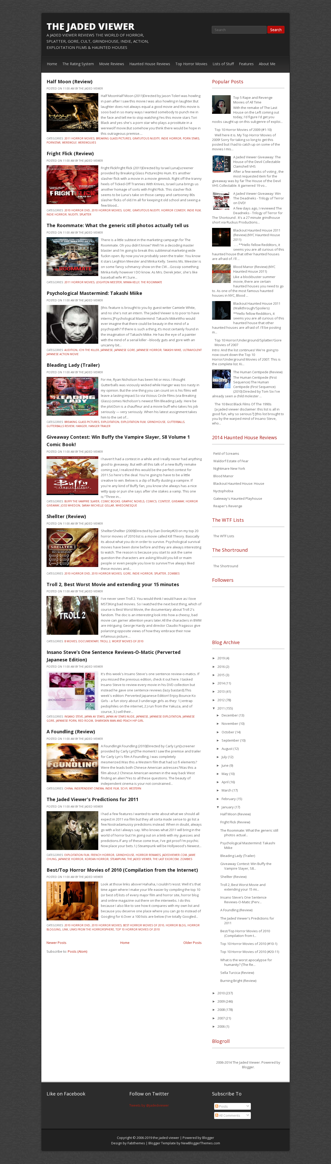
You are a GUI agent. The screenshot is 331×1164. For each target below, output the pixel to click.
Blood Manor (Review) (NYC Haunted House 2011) (254, 269)
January (228, 807)
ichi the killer (89, 350)
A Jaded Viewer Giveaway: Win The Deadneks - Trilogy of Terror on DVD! (258, 198)
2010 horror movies (107, 210)
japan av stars (94, 716)
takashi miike (172, 350)
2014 (221, 683)
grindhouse (156, 422)
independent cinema (89, 788)
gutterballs (175, 422)
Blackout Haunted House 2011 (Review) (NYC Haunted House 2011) (256, 235)
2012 (221, 700)
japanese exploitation (165, 716)
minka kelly (131, 282)
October (228, 732)
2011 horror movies (79, 138)
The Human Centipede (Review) (257, 372)
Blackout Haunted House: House (238, 483)
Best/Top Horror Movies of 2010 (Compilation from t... (245, 933)
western (135, 788)
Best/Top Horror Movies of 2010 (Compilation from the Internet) (122, 870)
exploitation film (133, 422)
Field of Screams (226, 453)
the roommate (151, 282)
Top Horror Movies (191, 63)
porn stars (191, 138)
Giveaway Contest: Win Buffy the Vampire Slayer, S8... (246, 866)
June (225, 765)
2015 (221, 675)
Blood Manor (223, 476)
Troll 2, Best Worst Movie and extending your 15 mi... (243, 887)
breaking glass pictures (113, 138)
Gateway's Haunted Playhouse (237, 498)
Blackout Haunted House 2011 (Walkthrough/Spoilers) (256, 305)
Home (52, 63)
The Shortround (225, 566)
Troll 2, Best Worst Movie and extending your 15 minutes (113, 584)
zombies (173, 573)
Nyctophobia (223, 491)
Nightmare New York (229, 468)
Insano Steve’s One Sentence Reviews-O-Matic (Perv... (243, 899)
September (231, 740)
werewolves (87, 142)
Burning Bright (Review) (238, 980)
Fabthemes (136, 1143)
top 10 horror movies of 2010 (138, 929)
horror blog (176, 925)
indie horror (171, 138)
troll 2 (105, 641)
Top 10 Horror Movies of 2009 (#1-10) (243, 129)
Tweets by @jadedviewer (149, 1105)
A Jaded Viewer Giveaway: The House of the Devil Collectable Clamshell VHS (257, 162)
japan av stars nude (120, 716)
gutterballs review (60, 426)
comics (151, 501)
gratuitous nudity (146, 138)
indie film (194, 210)
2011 (221, 708)
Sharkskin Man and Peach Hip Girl (119, 720)
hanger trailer (99, 426)
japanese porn (66, 720)
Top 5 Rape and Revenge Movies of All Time (253, 100)
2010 (221, 993)
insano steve (73, 716)
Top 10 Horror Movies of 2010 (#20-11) (249, 951)
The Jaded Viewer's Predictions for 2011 (92, 799)
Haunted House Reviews (149, 63)
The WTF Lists (223, 536)
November (230, 723)
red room (85, 720)
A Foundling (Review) (71, 731)
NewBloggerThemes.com (200, 1143)
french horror (102, 855)
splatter (85, 214)
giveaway (177, 501)
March (227, 790)
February (229, 798)
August (227, 748)
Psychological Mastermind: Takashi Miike (94, 293)
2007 (221, 1018)
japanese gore (124, 350)
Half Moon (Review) (69, 81)
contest (164, 501)
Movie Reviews (111, 63)
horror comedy (173, 210)
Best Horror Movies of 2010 (143, 925)
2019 (221, 658)
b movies (70, 641)
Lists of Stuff (223, 63)
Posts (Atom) (77, 951)
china (68, 788)
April (225, 782)
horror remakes (148, 855)
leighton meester (109, 282)
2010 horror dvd (77, 210)
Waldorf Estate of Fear (231, 461)
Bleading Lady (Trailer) (73, 365)
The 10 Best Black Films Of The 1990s (243, 404)
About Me (267, 63)
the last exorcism (166, 859)
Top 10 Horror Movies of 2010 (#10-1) (248, 943)
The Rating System (78, 63)
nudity (73, 214)
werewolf (69, 142)
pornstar (54, 142)
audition (70, 350)
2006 (221, 1026)
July (225, 757)
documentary (88, 641)
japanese (107, 350)
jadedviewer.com (174, 855)
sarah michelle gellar (98, 505)
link (65, 929)
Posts (223, 1106)
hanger (81, 426)
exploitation (110, 422)
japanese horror (149, 350)
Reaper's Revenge (227, 506)
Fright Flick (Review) (70, 153)
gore (127, 210)
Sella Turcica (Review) (237, 972)
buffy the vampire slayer (81, 501)
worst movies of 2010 (128, 641)
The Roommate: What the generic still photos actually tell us (118, 225)
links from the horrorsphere (92, 929)
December (230, 715)
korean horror (97, 859)
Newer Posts (56, 942)
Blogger (248, 1067)
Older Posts (192, 942)
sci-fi (124, 788)
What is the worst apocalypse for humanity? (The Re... (246, 962)
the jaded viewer (90, 26)
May (225, 773)
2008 (221, 1009)
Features (246, 63)
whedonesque (126, 505)
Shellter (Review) (66, 516)
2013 (221, 691)
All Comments (229, 1115)
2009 (221, 1001)
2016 (221, 666)
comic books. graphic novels (122, 501)
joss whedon (70, 505)
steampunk (118, 859)
